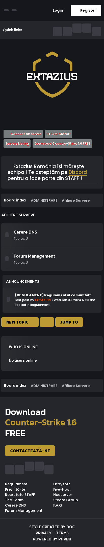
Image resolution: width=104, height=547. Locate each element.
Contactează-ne (30, 450)
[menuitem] (56, 10)
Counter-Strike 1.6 (41, 422)
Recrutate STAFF (20, 494)
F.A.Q (57, 505)
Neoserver (62, 494)
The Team (14, 500)
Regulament (40, 305)
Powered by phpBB (52, 539)
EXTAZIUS (43, 300)
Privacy (43, 533)
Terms (62, 533)
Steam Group (65, 500)
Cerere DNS (25, 232)
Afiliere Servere (18, 215)
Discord (78, 173)
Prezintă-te (15, 489)
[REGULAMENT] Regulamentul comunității (53, 295)
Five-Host (62, 489)
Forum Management (34, 256)
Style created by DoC (52, 527)
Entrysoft (61, 484)
